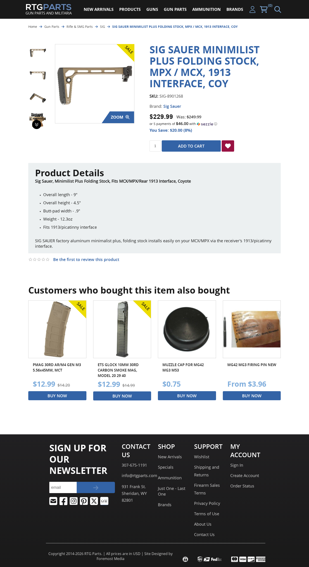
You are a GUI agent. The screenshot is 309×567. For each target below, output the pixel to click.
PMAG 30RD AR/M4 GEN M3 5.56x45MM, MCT (57, 367)
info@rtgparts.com (139, 475)
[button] (215, 124)
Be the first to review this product (86, 259)
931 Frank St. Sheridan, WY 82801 (134, 493)
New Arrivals (170, 456)
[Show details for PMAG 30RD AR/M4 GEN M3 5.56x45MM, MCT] (57, 329)
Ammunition (170, 477)
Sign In (236, 465)
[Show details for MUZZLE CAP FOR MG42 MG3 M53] (187, 329)
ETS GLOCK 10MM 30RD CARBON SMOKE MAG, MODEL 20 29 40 (118, 370)
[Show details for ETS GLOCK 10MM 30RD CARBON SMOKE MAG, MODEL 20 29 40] (122, 329)
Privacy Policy (207, 503)
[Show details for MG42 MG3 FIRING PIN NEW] (252, 329)
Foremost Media (110, 558)
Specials (166, 467)
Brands (164, 504)
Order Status (242, 486)
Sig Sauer (172, 106)
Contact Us (204, 534)
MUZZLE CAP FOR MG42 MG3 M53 (183, 367)
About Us (203, 524)
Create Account (244, 475)
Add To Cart (191, 146)
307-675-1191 (134, 465)
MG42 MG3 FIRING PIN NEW (251, 364)
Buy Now (57, 395)
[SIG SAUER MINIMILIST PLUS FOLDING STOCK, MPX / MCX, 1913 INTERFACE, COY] (37, 52)
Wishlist (201, 456)
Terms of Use (206, 513)
